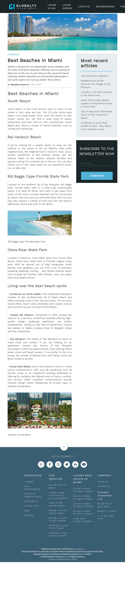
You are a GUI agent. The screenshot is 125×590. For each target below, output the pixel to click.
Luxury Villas (52, 7)
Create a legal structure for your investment (58, 495)
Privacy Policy (71, 559)
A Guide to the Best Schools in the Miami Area (96, 94)
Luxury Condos (67, 7)
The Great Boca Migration (95, 76)
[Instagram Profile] (58, 464)
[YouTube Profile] (84, 464)
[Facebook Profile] (49, 464)
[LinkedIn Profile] (75, 464)
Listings (28, 481)
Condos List (31, 506)
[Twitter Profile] (67, 464)
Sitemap (29, 515)
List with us (31, 501)
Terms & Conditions (56, 559)
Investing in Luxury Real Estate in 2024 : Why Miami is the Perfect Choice (96, 126)
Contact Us (104, 486)
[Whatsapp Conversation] (41, 464)
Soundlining (79, 548)
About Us (103, 481)
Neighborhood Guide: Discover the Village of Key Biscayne (96, 84)
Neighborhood (105, 6)
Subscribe (97, 175)
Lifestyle (84, 6)
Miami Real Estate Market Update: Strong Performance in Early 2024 (96, 103)
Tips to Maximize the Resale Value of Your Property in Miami (96, 114)
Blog (26, 510)
